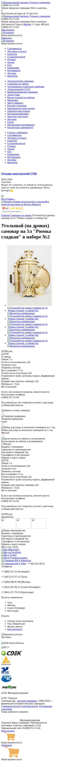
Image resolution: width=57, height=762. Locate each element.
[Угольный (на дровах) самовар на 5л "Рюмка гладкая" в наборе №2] (29, 305)
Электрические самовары (20, 81)
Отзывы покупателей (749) (19, 173)
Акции (10, 62)
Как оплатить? (14, 629)
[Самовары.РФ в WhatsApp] (16, 560)
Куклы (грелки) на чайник (21, 97)
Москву (27, 24)
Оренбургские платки (18, 111)
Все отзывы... (8, 199)
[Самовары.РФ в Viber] (13, 563)
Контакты (12, 76)
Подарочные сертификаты (21, 124)
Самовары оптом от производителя (19, 706)
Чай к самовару (15, 103)
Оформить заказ (9, 720)
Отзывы (11, 59)
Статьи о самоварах (17, 132)
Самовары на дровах (18, 84)
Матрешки (12, 100)
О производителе (16, 57)
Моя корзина (7, 30)
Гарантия (12, 54)
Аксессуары (13, 94)
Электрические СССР (18, 89)
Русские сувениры (16, 105)
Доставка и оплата (16, 51)
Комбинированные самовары (22, 92)
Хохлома (11, 119)
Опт (9, 65)
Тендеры (11, 73)
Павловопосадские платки (21, 108)
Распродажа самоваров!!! (20, 127)
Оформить (6, 38)
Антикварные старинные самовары (25, 86)
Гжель (10, 122)
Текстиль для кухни (17, 116)
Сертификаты (14, 48)
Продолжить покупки (30, 720)
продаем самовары (26, 701)
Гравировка (13, 67)
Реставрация (13, 70)
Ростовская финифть (18, 114)
